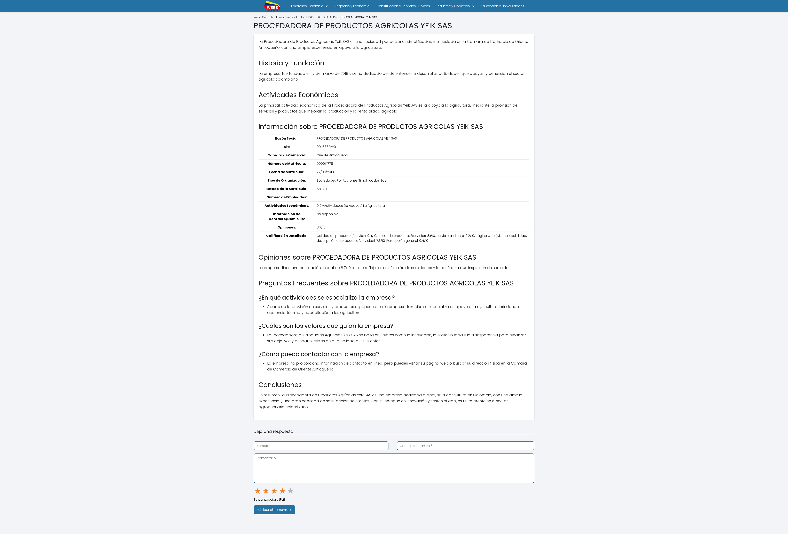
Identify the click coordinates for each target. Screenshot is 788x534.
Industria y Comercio (453, 6)
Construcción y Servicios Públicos (403, 6)
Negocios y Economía (352, 6)
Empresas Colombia (307, 6)
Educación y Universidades (502, 6)
